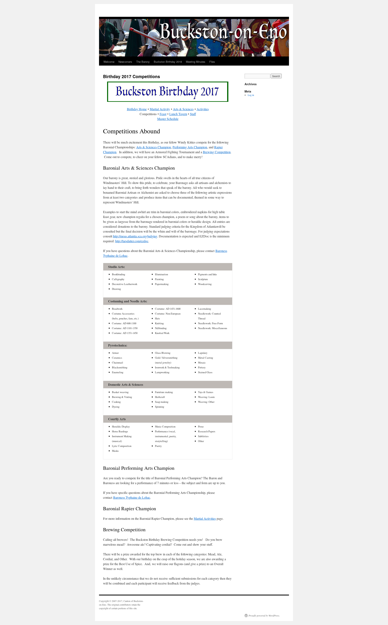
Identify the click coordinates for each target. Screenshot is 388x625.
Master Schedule (167, 119)
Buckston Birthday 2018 (168, 62)
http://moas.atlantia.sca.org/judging (135, 236)
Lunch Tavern (178, 114)
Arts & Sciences (183, 109)
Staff (193, 114)
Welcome (108, 62)
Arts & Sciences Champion (153, 147)
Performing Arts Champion (190, 147)
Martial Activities (205, 518)
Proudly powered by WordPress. (264, 615)
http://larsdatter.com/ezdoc (131, 241)
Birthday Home (137, 109)
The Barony (143, 62)
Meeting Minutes (195, 62)
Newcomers (125, 62)
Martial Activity (160, 109)
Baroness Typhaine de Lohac (131, 497)
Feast (163, 114)
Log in (251, 95)
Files (212, 62)
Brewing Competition (217, 152)
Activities (203, 109)
